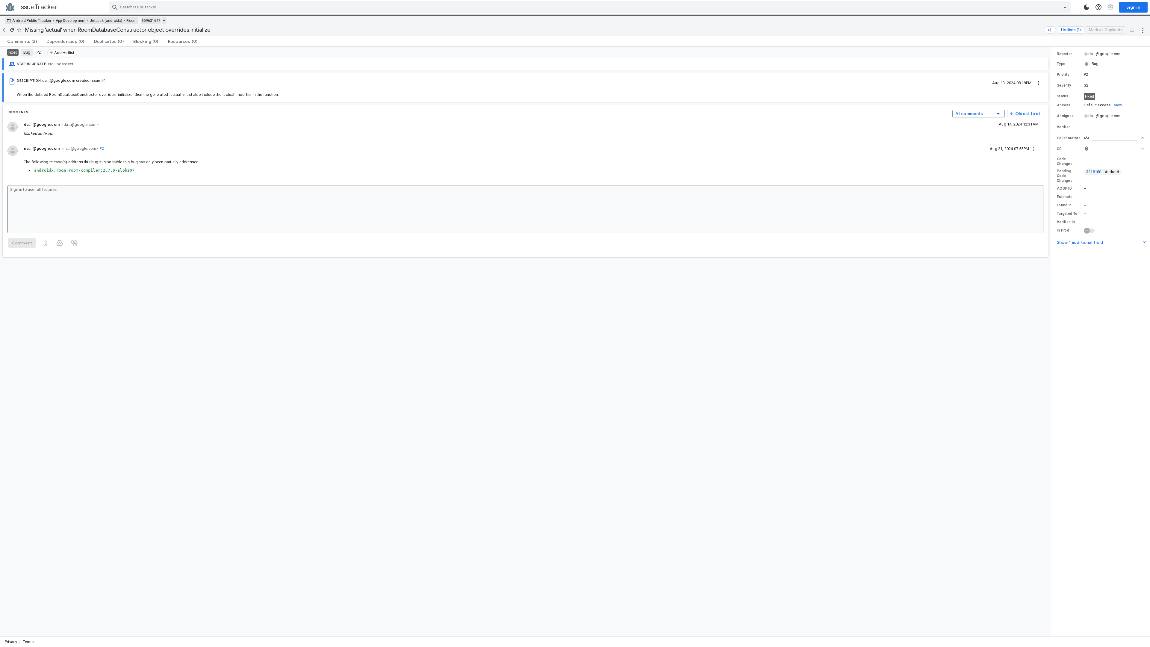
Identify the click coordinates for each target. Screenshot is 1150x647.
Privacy (11, 642)
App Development (71, 21)
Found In (1064, 205)
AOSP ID (1064, 188)
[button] (1100, 64)
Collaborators (1069, 138)
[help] (1098, 7)
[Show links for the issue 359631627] (164, 20)
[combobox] (590, 7)
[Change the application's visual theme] (1086, 7)
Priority (1063, 74)
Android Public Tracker (32, 21)
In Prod (1063, 230)
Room (131, 21)
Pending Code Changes (1064, 176)
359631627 (151, 21)
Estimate (1064, 197)
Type (1061, 64)
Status (1063, 96)
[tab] (22, 41)
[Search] (115, 7)
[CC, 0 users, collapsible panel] (1114, 148)
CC (1059, 149)
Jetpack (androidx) (106, 21)
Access (1064, 105)
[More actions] (1143, 30)
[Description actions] (1038, 82)
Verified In (1066, 222)
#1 (103, 80)
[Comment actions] (1034, 148)
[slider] (1052, 342)
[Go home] (4, 30)
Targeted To (1067, 213)
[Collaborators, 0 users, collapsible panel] (1114, 137)
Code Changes (1064, 161)
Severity (1064, 85)
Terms (28, 642)
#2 (101, 148)
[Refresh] (12, 30)
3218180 (1102, 172)
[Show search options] (1065, 7)
